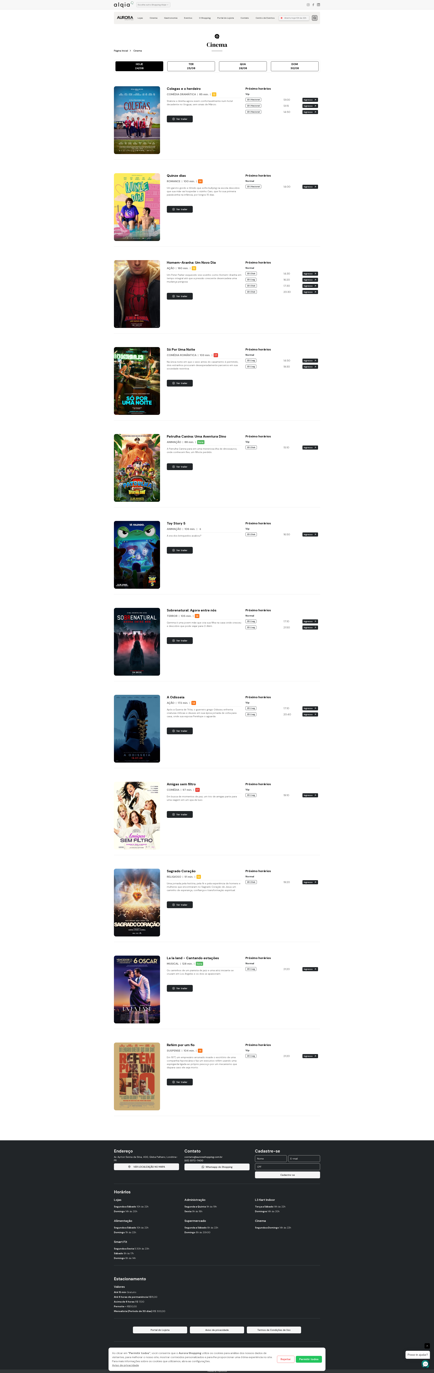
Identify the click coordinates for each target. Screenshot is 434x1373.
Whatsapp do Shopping (219, 1166)
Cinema (153, 18)
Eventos (188, 18)
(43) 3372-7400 (193, 1160)
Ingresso (308, 99)
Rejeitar (286, 1359)
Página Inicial (121, 50)
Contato (245, 18)
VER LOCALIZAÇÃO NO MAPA (149, 1166)
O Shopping (205, 18)
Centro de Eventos (265, 18)
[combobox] (153, 4)
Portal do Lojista (225, 18)
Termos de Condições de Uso (274, 1329)
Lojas (140, 18)
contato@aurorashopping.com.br (203, 1156)
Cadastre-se (287, 1174)
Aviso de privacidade (125, 1365)
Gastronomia (170, 18)
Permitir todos (309, 1359)
